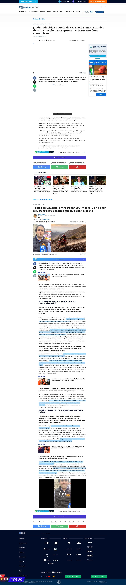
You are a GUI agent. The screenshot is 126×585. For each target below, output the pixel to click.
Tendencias (55, 11)
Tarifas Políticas (23, 575)
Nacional (27, 11)
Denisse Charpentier (40, 37)
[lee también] (44, 277)
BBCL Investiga (68, 11)
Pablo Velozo (41, 214)
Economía (42, 11)
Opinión (61, 11)
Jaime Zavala (46, 219)
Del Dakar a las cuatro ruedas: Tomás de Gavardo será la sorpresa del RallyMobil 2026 (67, 275)
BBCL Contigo (76, 11)
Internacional (35, 11)
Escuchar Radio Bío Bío (98, 1)
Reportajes (22, 566)
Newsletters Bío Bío (65, 1)
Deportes (49, 11)
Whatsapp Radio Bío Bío (99, 576)
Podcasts (21, 11)
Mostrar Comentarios (59, 157)
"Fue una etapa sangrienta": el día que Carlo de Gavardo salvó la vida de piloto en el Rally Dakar (67, 379)
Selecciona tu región (26, 1)
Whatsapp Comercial (73, 576)
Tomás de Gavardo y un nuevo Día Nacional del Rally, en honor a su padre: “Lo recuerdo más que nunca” (67, 447)
